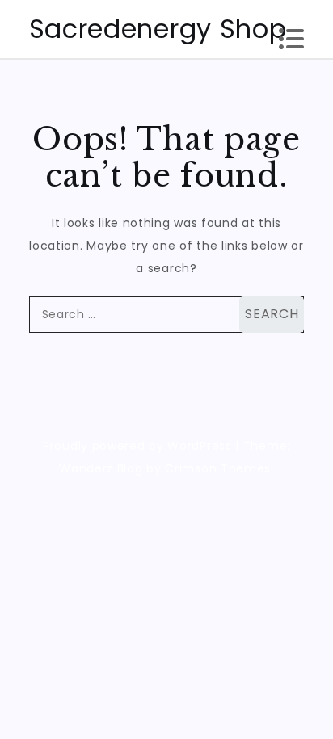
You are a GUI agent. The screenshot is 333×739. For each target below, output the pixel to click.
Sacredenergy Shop (158, 28)
